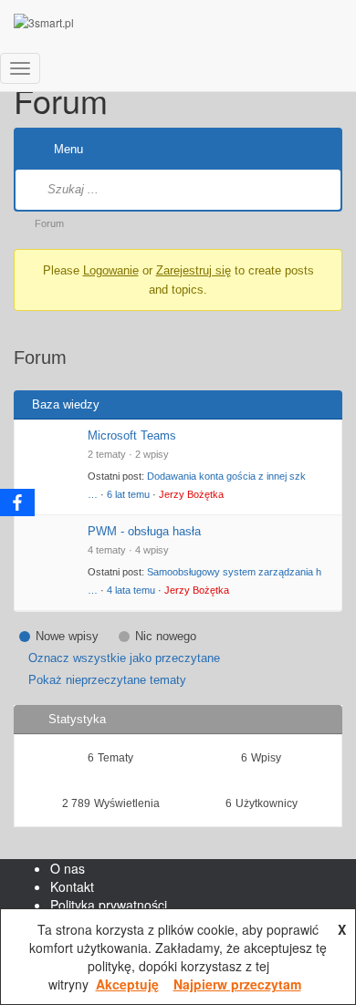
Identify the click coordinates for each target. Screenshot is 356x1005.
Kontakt (72, 886)
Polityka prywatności (108, 905)
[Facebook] (17, 502)
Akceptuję (127, 984)
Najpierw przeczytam (237, 984)
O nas (67, 868)
